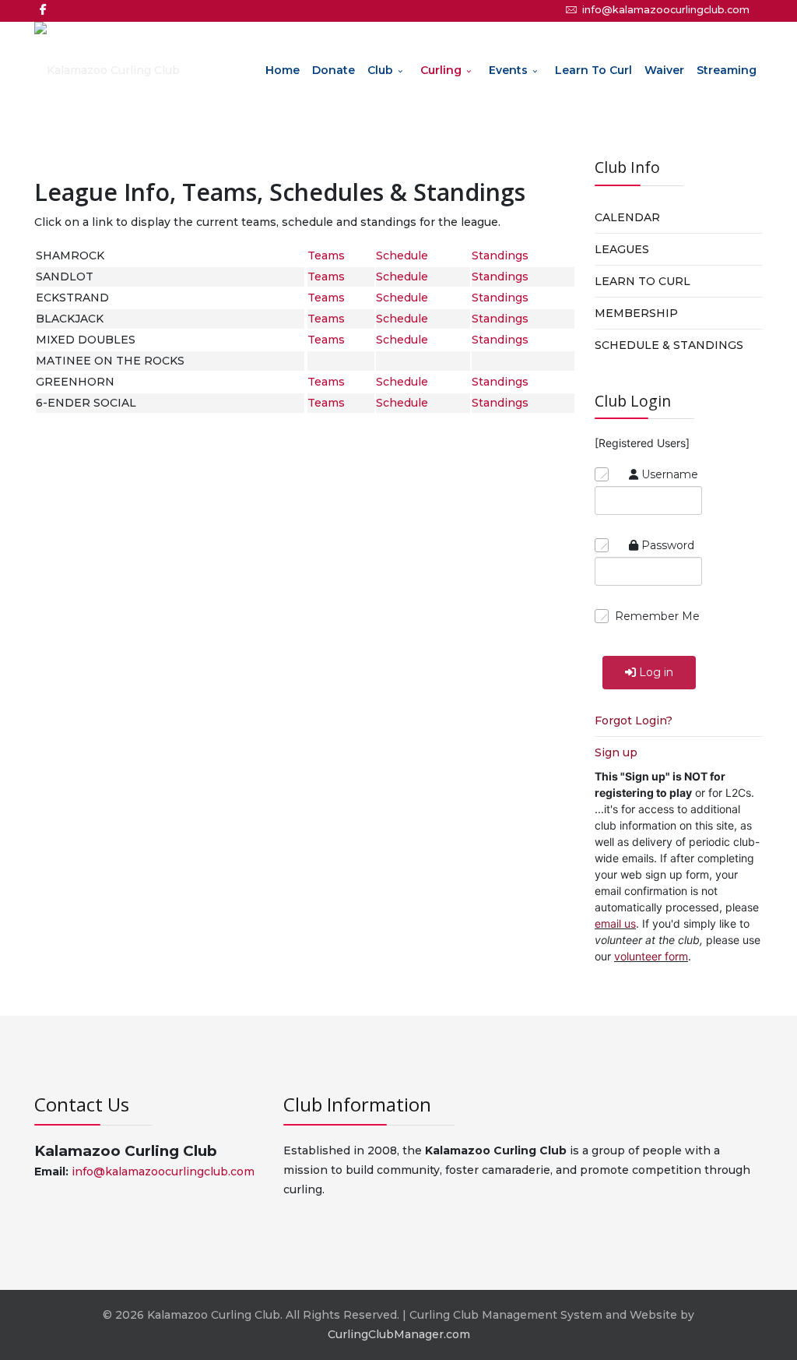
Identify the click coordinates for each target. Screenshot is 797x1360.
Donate (333, 70)
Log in (656, 672)
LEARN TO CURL (642, 281)
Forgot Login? (633, 720)
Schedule (402, 255)
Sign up (616, 752)
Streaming (727, 70)
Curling (441, 70)
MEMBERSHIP (636, 313)
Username (669, 474)
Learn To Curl (593, 70)
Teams (326, 255)
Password (667, 545)
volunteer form (651, 956)
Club (380, 70)
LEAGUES (622, 249)
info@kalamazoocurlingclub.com (666, 10)
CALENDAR (627, 217)
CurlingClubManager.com (399, 1334)
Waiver (664, 70)
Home (282, 70)
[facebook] (43, 9)
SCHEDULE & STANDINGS (669, 345)
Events (508, 70)
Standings (500, 255)
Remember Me (657, 616)
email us (615, 923)
